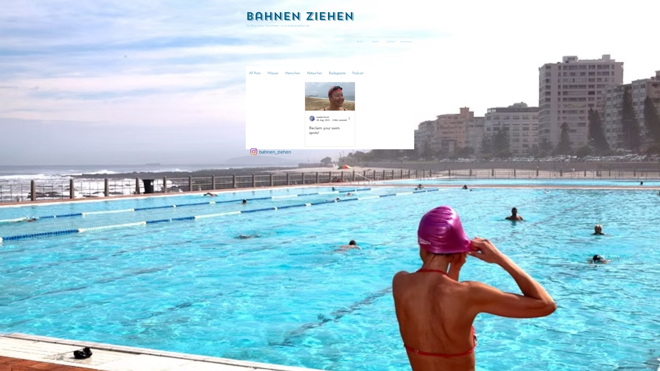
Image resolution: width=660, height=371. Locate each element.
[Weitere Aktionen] (350, 118)
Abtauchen (314, 73)
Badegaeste (337, 73)
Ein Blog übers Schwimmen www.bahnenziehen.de (277, 25)
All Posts (255, 73)
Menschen (292, 73)
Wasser (272, 73)
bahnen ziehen (300, 16)
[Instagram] (253, 151)
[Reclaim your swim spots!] (330, 96)
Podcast (358, 73)
